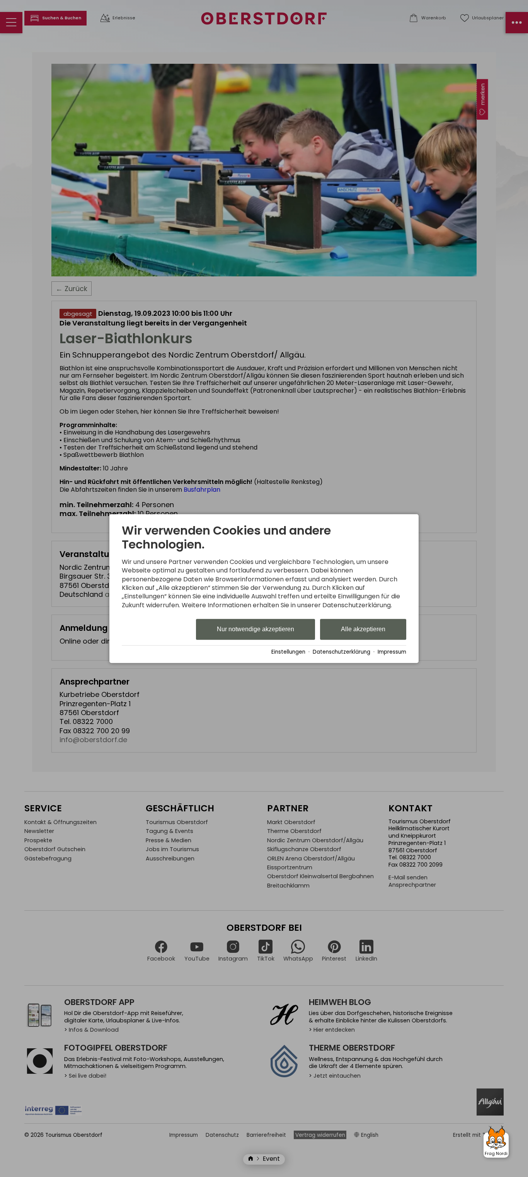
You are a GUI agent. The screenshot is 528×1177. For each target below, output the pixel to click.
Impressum (392, 652)
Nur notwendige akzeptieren (255, 629)
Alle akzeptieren (363, 629)
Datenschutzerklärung (341, 652)
